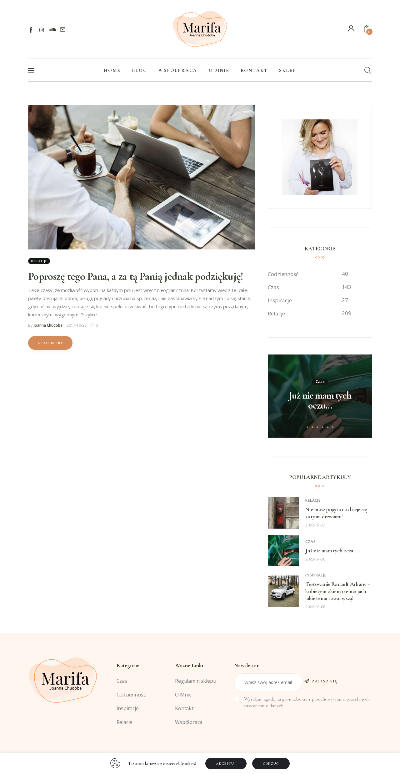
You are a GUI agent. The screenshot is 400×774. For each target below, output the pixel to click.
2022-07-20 (315, 559)
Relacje (39, 261)
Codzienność (131, 694)
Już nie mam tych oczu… (320, 400)
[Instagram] (41, 30)
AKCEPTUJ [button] (226, 763)
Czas (320, 381)
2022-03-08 (315, 607)
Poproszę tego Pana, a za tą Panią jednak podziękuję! (135, 276)
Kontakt (184, 708)
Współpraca (188, 722)
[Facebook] (31, 30)
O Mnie (183, 694)
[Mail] (62, 30)
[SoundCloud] (52, 30)
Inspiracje (315, 575)
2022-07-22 (315, 525)
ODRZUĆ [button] (271, 763)
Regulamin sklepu (195, 680)
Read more (50, 343)
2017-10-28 (77, 325)
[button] (307, 427)
